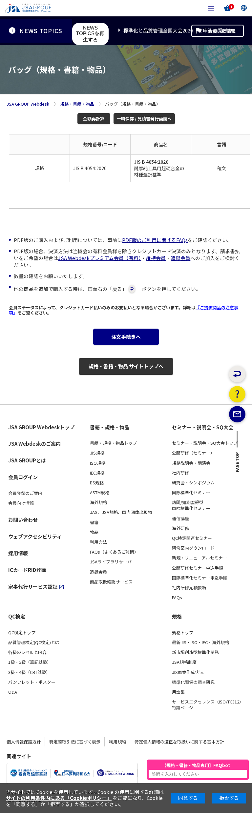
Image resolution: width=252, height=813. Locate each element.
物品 (94, 532)
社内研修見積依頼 (189, 588)
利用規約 (117, 742)
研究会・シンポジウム (193, 483)
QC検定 (16, 617)
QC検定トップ (21, 633)
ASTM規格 (99, 493)
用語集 (178, 692)
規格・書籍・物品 (77, 104)
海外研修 (180, 528)
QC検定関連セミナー (192, 538)
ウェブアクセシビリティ (35, 536)
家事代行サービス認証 (32, 586)
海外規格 (98, 502)
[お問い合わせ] (237, 414)
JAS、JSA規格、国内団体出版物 (121, 512)
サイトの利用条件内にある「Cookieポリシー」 (59, 797)
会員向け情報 (222, 30)
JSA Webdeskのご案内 (34, 443)
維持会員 (156, 257)
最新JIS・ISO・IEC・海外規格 (200, 642)
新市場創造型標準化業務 (195, 652)
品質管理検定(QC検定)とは (33, 642)
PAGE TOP (237, 464)
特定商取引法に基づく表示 (74, 742)
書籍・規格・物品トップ (113, 443)
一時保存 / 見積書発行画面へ (144, 118)
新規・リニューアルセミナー (199, 558)
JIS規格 (97, 453)
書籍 (94, 522)
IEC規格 (97, 473)
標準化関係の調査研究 (193, 682)
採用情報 (18, 553)
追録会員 (180, 257)
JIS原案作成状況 (187, 672)
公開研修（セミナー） (193, 453)
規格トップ (182, 633)
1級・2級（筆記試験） (29, 662)
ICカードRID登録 (27, 569)
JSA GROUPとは (27, 460)
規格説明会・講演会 (191, 463)
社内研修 (180, 473)
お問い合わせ (23, 519)
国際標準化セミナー (191, 493)
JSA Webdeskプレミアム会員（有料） (99, 257)
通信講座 (180, 518)
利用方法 (98, 542)
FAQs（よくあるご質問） (114, 552)
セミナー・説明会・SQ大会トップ (205, 443)
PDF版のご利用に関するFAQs (155, 239)
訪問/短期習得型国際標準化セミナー (191, 505)
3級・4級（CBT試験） (29, 672)
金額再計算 (93, 118)
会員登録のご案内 (25, 493)
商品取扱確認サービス (111, 582)
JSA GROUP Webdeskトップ (41, 427)
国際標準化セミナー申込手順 (199, 578)
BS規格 (97, 483)
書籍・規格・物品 (109, 427)
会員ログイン (23, 477)
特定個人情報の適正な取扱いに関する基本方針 (179, 742)
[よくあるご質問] (237, 394)
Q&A (12, 692)
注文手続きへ (126, 336)
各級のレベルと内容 (27, 652)
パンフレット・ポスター (31, 682)
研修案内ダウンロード (193, 548)
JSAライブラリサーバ (111, 562)
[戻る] (237, 374)
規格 (177, 617)
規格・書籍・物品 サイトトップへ (126, 366)
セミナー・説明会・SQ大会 (202, 427)
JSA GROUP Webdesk (28, 104)
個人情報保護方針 (24, 742)
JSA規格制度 (184, 662)
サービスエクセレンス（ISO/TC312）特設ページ (207, 705)
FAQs (177, 597)
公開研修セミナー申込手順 (197, 568)
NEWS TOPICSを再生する (90, 33)
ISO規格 (97, 463)
